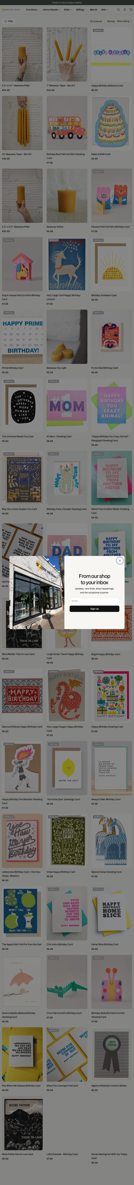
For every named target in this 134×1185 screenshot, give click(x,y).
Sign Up (94, 608)
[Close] (120, 561)
